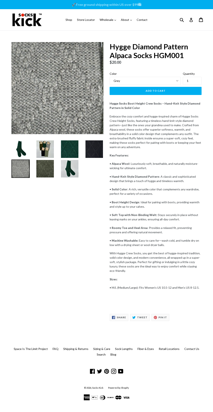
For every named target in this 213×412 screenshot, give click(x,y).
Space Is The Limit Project (31, 349)
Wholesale (109, 19)
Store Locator (86, 19)
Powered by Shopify (118, 387)
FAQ (55, 349)
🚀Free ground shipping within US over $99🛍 (106, 4)
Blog (113, 354)
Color (113, 73)
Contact (142, 19)
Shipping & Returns (75, 349)
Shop (69, 19)
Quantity (189, 73)
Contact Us (191, 349)
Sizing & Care (101, 349)
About (127, 19)
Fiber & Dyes (145, 349)
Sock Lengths (124, 349)
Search (101, 354)
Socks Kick (97, 387)
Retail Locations (169, 349)
